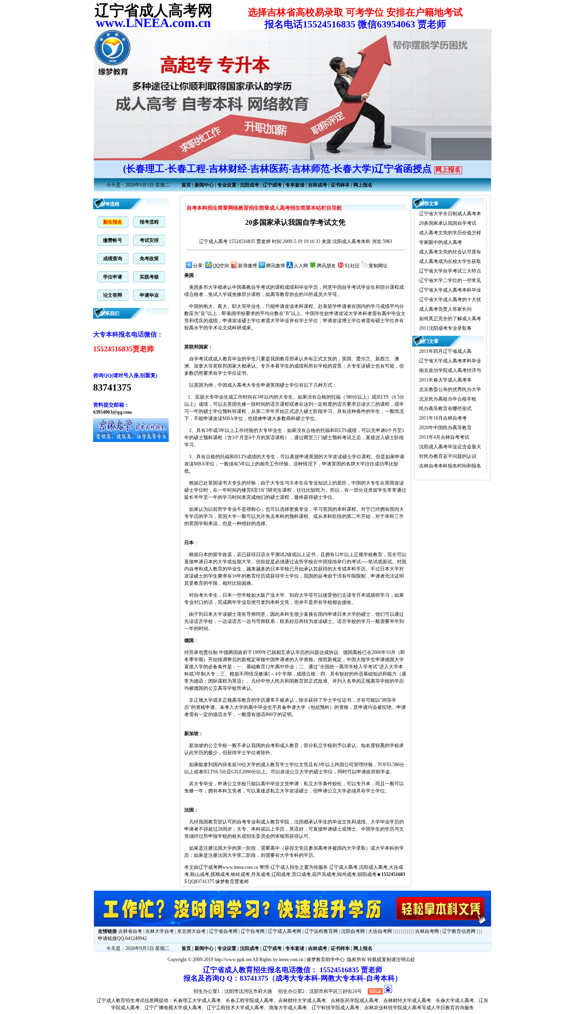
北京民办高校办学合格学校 (447, 399)
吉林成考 (317, 185)
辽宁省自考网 (223, 931)
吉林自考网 (427, 931)
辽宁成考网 (210, 867)
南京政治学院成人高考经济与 (450, 370)
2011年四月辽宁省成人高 (445, 351)
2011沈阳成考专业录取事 (445, 328)
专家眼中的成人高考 (440, 242)
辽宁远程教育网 (321, 931)
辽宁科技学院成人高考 (335, 1007)
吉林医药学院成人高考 (354, 1000)
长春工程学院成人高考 (249, 1000)
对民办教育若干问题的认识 (447, 456)
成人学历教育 (440, 1007)
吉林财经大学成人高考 (302, 1000)
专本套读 (294, 185)
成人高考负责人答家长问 (445, 309)
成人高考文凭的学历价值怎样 (450, 232)
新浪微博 (247, 266)
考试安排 (149, 240)
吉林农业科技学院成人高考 (392, 1007)
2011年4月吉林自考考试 (444, 437)
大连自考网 (380, 931)
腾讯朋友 (326, 266)
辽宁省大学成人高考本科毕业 (450, 290)
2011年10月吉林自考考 (443, 418)
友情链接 (107, 931)
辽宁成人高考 (213, 241)
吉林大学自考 (159, 931)
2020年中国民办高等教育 (445, 427)
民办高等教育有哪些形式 (445, 408)
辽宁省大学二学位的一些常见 (450, 280)
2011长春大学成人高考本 (445, 380)
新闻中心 (204, 185)
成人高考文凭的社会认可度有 (450, 252)
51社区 (352, 266)
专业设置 (226, 185)
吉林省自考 (130, 931)
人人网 (301, 266)
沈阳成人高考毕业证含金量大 (450, 447)
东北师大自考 (191, 931)
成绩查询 (112, 258)
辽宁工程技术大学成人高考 (235, 1007)
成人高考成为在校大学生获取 (450, 261)
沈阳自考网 (353, 931)
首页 (186, 185)
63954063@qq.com (112, 412)
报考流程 (149, 222)
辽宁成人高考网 (284, 931)
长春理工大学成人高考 (197, 1000)
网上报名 (448, 169)
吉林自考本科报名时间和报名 (450, 466)
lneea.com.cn (291, 959)
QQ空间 (221, 266)
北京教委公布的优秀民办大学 (450, 389)
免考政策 (149, 258)
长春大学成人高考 (455, 1000)
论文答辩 (112, 295)
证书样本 (340, 185)
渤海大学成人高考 (288, 1007)
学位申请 (112, 277)
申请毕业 (149, 295)
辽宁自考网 (253, 931)
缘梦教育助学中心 (325, 959)
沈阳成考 (249, 185)
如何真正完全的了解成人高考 (450, 318)
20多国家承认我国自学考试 (447, 223)
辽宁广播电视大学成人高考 (173, 1007)
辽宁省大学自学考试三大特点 (450, 271)
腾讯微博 (275, 266)
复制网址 (378, 266)
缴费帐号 (112, 240)
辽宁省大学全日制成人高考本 (450, 213)
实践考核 (149, 277)
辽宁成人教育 (111, 1000)
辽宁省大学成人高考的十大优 (450, 299)
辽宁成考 (272, 185)
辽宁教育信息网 (459, 931)
